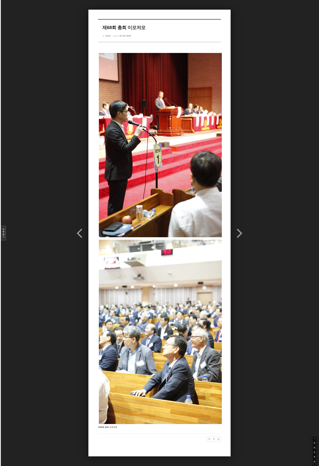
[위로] (314, 452)
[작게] (314, 447)
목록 (3, 233)
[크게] (314, 443)
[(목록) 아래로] (314, 457)
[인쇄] (314, 461)
